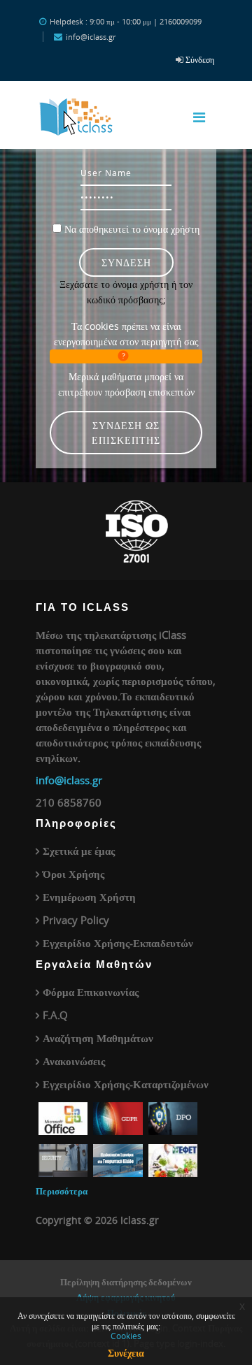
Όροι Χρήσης (73, 874)
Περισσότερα (62, 1191)
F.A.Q (55, 1015)
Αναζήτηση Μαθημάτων (98, 1038)
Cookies (126, 1335)
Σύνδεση (200, 59)
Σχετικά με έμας (79, 851)
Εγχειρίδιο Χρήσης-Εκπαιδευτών (118, 943)
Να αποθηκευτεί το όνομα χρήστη (132, 229)
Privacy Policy (76, 920)
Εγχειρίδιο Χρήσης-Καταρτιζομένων (126, 1084)
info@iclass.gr (69, 780)
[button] (126, 356)
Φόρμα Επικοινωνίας (91, 992)
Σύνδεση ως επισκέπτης (126, 433)
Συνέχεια (126, 1352)
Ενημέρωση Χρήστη (89, 897)
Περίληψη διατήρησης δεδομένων (126, 1282)
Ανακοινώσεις (74, 1061)
